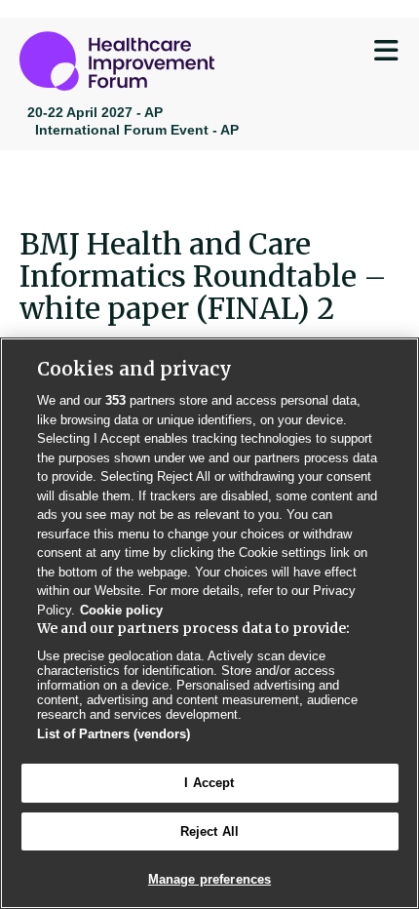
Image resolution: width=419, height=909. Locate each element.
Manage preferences (209, 879)
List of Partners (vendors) (113, 734)
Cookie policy (121, 610)
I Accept (209, 782)
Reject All (209, 831)
